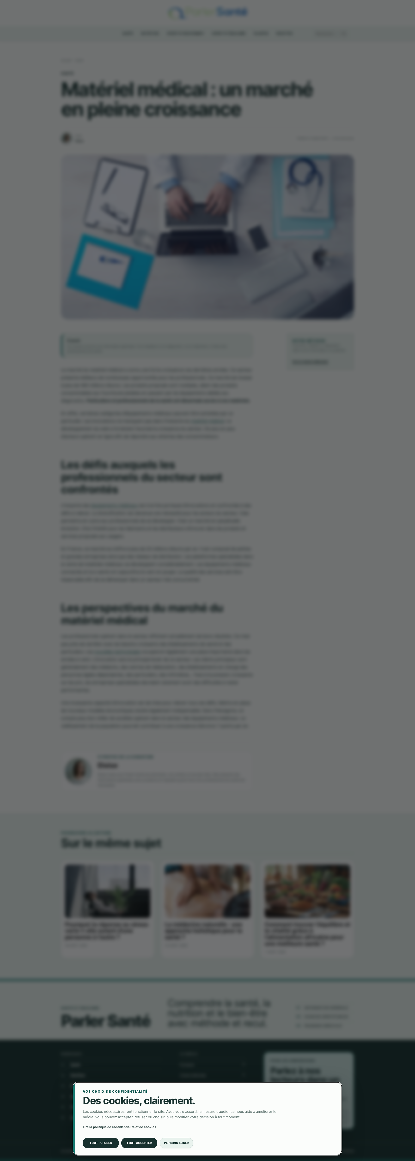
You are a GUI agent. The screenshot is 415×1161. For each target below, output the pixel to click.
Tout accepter (139, 1143)
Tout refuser (101, 1143)
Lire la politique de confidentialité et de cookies (119, 1127)
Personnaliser (176, 1143)
